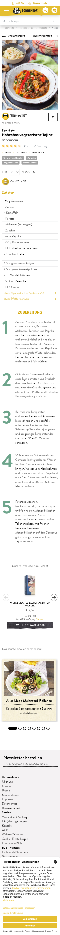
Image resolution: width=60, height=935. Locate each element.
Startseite (9, 28)
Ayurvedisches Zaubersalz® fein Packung (30, 604)
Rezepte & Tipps (26, 28)
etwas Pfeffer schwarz (17, 299)
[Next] (54, 597)
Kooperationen (11, 795)
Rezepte (43, 28)
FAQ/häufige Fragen (14, 821)
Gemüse (31, 158)
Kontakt (7, 826)
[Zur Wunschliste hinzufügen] (53, 117)
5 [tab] (34, 728)
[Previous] (6, 597)
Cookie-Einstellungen (15, 839)
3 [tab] (25, 728)
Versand (40, 619)
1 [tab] (12, 728)
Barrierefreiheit (11, 808)
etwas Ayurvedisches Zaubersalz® (24, 293)
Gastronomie (10, 856)
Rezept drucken (18, 116)
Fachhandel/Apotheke (15, 852)
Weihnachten (30, 162)
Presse (6, 791)
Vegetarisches (10, 162)
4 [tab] (29, 728)
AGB (5, 830)
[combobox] (26, 21)
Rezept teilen (12, 123)
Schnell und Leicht (13, 158)
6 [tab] (39, 728)
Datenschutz (9, 804)
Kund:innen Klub (12, 843)
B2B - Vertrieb (11, 848)
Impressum (8, 799)
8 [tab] (48, 728)
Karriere (7, 786)
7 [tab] (43, 728)
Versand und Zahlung (14, 817)
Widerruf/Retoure (12, 835)
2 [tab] (20, 728)
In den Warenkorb (33, 625)
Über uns (7, 782)
